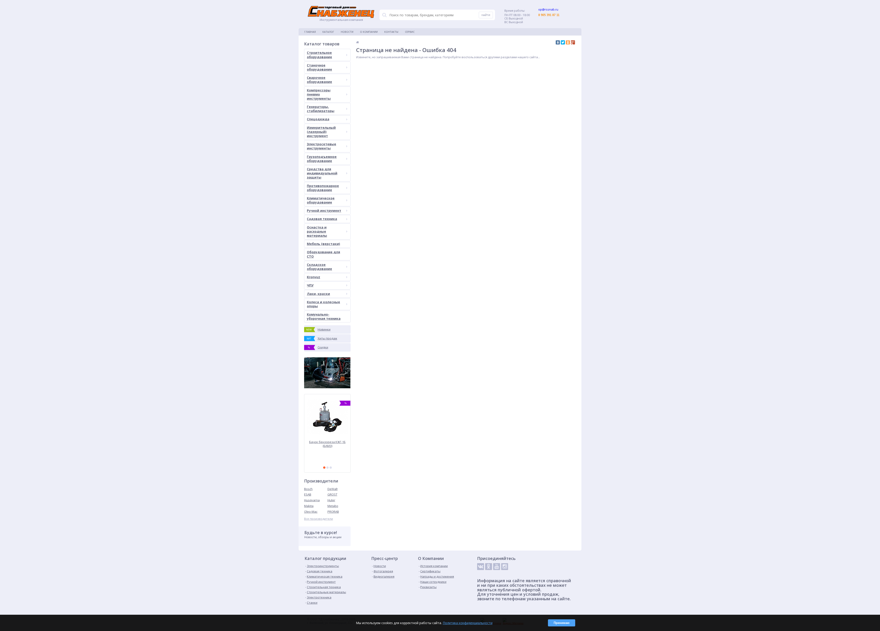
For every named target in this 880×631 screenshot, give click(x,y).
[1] (324, 467)
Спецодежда (318, 119)
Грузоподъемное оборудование (322, 158)
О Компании (369, 31)
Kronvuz (313, 277)
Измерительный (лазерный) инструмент (321, 131)
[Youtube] (496, 566)
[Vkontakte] (480, 566)
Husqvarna (312, 500)
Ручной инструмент (324, 210)
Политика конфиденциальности (467, 623)
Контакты (391, 31)
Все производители (318, 519)
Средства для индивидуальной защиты (322, 173)
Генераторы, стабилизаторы (320, 109)
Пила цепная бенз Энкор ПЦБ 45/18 (327, 444)
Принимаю (561, 623)
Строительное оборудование (319, 54)
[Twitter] (563, 42)
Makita (309, 506)
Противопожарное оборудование (323, 188)
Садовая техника (322, 219)
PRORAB (333, 512)
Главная (310, 31)
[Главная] (357, 42)
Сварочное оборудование (319, 79)
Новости (347, 31)
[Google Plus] (573, 42)
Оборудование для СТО (323, 254)
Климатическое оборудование (321, 200)
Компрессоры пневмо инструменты (319, 94)
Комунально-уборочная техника (324, 316)
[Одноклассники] (568, 42)
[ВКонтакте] (558, 42)
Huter (331, 500)
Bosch (308, 489)
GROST (332, 494)
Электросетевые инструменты (321, 146)
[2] (327, 467)
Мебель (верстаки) (323, 244)
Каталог (328, 31)
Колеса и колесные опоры (323, 304)
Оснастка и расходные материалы (317, 231)
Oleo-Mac (310, 512)
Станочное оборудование (319, 67)
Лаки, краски (318, 294)
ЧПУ (310, 285)
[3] (331, 467)
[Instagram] (504, 566)
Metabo (332, 506)
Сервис (410, 31)
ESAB (307, 494)
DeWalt (332, 489)
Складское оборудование (319, 266)
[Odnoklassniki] (488, 566)
